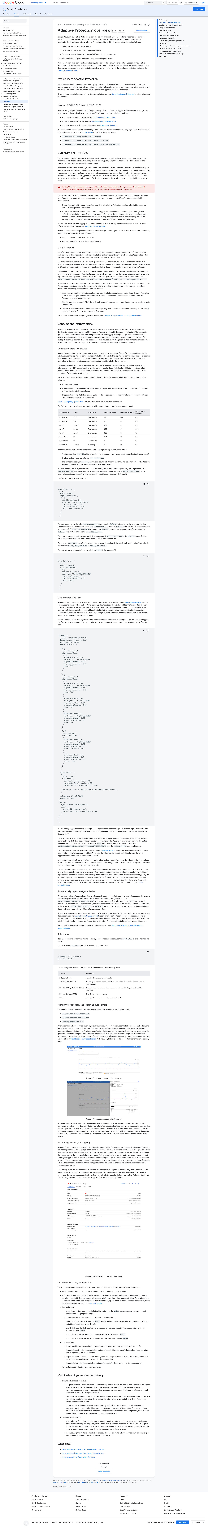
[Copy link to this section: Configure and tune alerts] (90, 153)
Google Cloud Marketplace (41, 1506)
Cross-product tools (58, 3)
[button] (14, 63)
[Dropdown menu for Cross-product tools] (68, 2)
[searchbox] (15, 21)
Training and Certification (128, 1513)
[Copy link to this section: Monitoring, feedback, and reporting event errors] (109, 1005)
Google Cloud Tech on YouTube (174, 1513)
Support (38, 14)
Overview (6, 14)
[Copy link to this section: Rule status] (71, 934)
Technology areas (36, 3)
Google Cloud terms (66, 1522)
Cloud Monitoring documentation (103, 121)
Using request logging (108, 125)
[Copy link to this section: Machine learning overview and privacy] (105, 1375)
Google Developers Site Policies (88, 1482)
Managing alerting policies (95, 226)
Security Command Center (67, 71)
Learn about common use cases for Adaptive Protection (83, 1449)
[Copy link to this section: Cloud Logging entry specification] (93, 1283)
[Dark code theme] (144, 484)
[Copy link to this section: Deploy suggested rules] (83, 598)
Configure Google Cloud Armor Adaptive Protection (123, 316)
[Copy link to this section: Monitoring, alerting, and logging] (92, 1142)
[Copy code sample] (147, 484)
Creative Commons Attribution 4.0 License (112, 1480)
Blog (165, 1499)
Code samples (125, 1506)
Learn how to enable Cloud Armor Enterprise (78, 1457)
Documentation (69, 25)
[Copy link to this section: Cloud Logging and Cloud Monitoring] (104, 105)
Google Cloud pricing (39, 1503)
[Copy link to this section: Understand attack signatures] (89, 349)
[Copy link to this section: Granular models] (76, 248)
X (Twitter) (167, 1506)
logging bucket (87, 132)
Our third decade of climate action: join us (89, 1522)
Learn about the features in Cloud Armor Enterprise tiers (83, 1453)
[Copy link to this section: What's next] (74, 1444)
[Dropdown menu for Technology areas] (46, 2)
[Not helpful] (148, 24)
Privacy (45, 1522)
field (86, 916)
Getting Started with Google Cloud (131, 1503)
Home (60, 25)
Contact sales (36, 1510)
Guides (16, 14)
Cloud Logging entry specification (70, 402)
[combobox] (155, 3)
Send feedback (142, 31)
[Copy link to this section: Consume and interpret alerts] (95, 324)
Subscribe (182, 1522)
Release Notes (81, 1506)
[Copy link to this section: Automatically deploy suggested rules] (97, 891)
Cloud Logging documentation (104, 117)
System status (81, 1510)
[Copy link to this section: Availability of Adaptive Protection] (100, 79)
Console (174, 3)
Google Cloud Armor (17, 9)
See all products (37, 1499)
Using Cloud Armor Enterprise (123, 94)
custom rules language (132, 602)
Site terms (53, 1522)
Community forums (82, 1499)
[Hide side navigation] (26, 1523)
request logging (96, 1303)
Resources (49, 14)
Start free (199, 9)
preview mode (107, 850)
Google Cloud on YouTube (172, 1510)
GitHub (122, 1499)
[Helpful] (145, 24)
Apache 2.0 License (59, 1482)
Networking (80, 25)
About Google (36, 1522)
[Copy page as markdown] (120, 30)
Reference (27, 14)
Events (166, 1503)
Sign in (203, 2)
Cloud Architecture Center (129, 1510)
